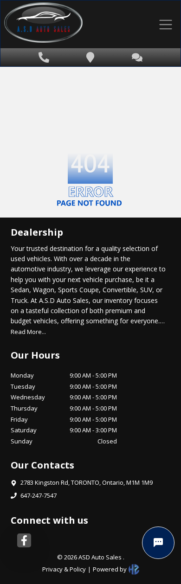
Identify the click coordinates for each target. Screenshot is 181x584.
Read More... (28, 331)
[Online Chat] (158, 542)
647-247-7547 (38, 495)
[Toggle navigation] (165, 24)
